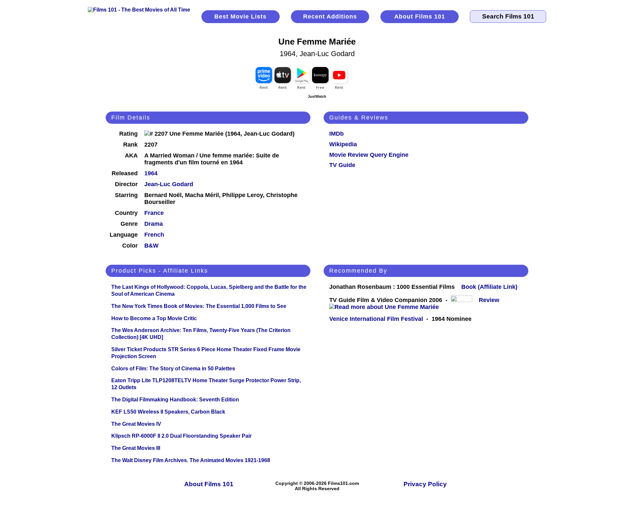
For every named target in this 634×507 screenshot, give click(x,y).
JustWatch (317, 96)
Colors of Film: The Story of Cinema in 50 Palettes (173, 368)
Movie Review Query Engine (368, 155)
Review (491, 300)
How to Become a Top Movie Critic (154, 318)
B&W (151, 245)
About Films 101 (419, 16)
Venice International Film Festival (376, 319)
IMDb (336, 133)
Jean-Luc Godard (168, 184)
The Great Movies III (135, 448)
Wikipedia (343, 144)
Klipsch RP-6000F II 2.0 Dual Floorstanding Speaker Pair (181, 436)
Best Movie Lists (240, 16)
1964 (151, 173)
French (154, 234)
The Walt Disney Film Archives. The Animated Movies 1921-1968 (190, 460)
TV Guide (342, 165)
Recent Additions (330, 16)
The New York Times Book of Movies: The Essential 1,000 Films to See (198, 306)
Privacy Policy (425, 484)
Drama (153, 223)
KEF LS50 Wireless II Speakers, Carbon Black (168, 412)
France (154, 213)
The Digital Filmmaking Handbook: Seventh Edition (175, 399)
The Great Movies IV (136, 424)
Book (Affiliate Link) (489, 287)
